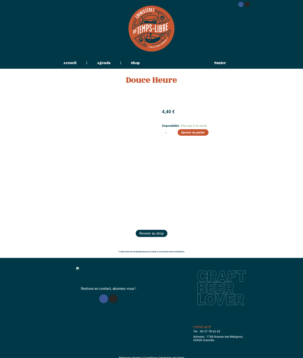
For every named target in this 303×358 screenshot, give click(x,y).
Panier (220, 63)
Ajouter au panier (193, 132)
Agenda (103, 63)
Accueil (69, 63)
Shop (135, 63)
